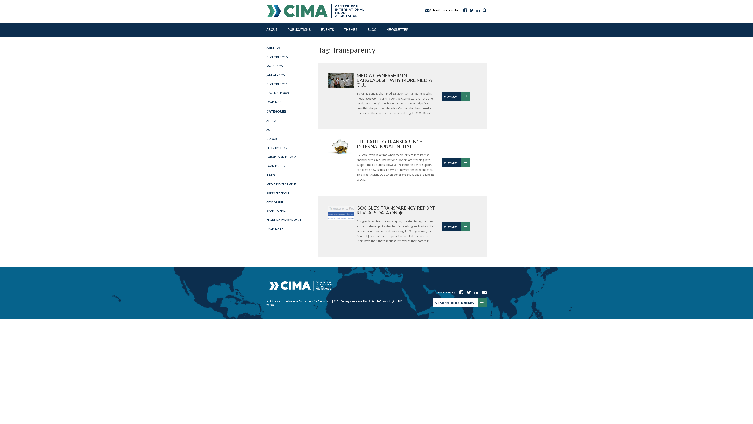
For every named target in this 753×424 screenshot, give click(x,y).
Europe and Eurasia (281, 157)
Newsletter (397, 29)
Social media (276, 211)
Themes (350, 29)
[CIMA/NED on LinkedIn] (477, 10)
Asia (269, 130)
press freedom (277, 193)
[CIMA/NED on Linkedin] (475, 292)
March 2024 (274, 66)
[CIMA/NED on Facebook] (460, 292)
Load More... (275, 102)
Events (327, 29)
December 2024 (277, 57)
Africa (271, 120)
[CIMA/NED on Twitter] (467, 292)
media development (281, 184)
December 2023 (277, 84)
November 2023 (277, 93)
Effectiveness (276, 148)
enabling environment (283, 220)
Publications (299, 29)
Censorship (275, 202)
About (271, 29)
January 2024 (275, 75)
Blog (372, 29)
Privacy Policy (446, 292)
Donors (272, 139)
